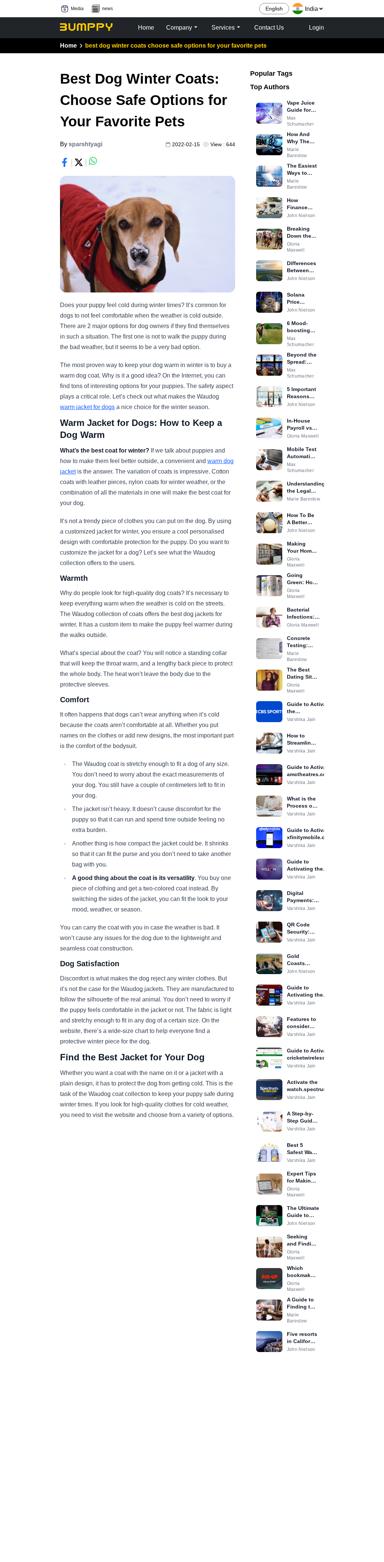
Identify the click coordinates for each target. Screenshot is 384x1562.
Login (316, 27)
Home (68, 45)
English (274, 9)
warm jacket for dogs (87, 407)
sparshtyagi (85, 144)
